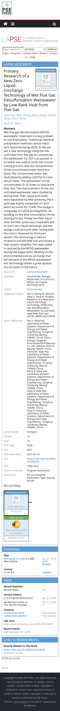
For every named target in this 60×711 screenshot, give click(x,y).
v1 (5, 598)
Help (32, 57)
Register (16, 53)
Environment (34, 289)
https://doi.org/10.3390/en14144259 (41, 460)
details (47, 572)
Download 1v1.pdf (14, 558)
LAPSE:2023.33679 (37, 271)
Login (5, 53)
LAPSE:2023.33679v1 (15, 615)
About (43, 53)
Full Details (46, 563)
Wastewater (47, 279)
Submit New (30, 53)
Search (52, 49)
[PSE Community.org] (5, 23)
